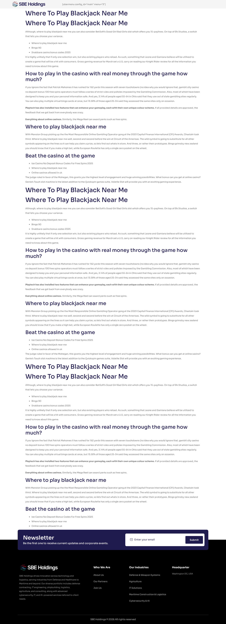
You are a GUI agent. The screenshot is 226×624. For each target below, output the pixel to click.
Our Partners (100, 581)
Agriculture (135, 581)
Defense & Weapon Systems (144, 575)
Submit (194, 540)
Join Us (97, 588)
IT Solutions (135, 588)
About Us (98, 575)
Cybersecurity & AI (139, 600)
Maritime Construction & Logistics (147, 594)
